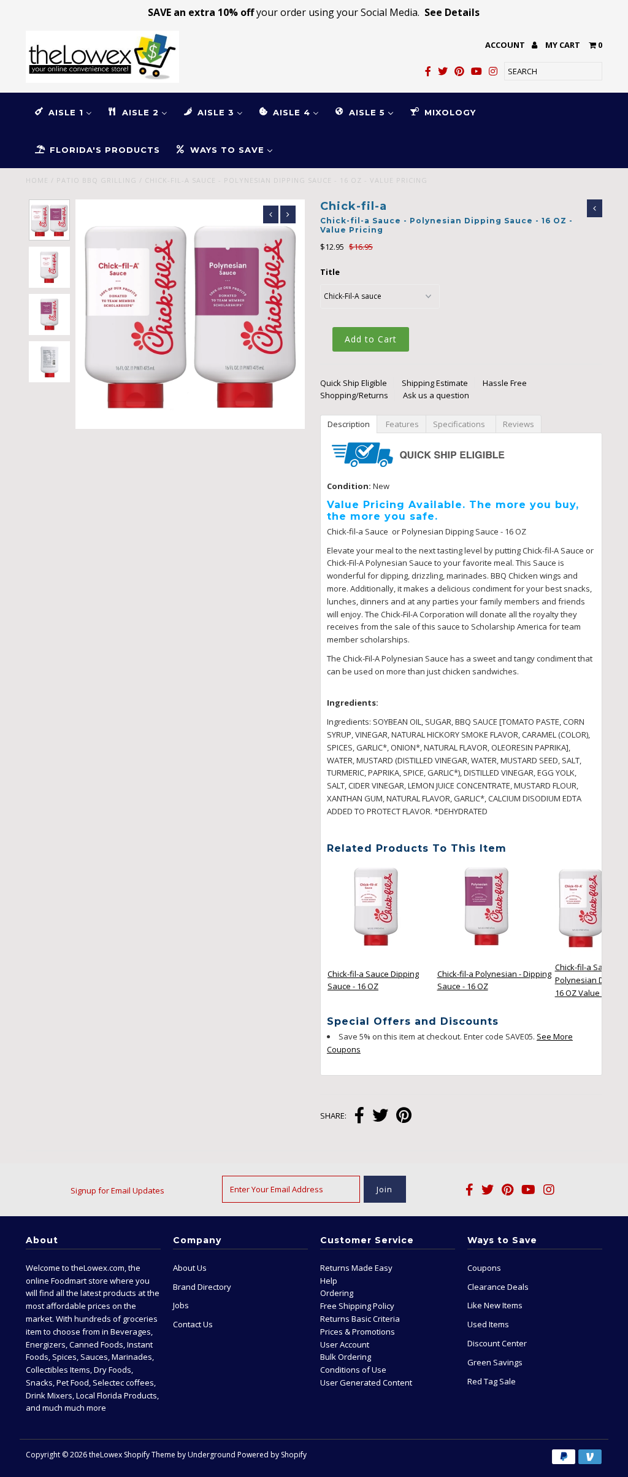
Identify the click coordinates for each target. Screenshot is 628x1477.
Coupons (484, 1267)
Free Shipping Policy (357, 1305)
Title (330, 271)
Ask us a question (436, 395)
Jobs (181, 1305)
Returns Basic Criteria (360, 1318)
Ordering (336, 1292)
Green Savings (495, 1362)
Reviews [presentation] (518, 424)
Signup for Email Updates (117, 1190)
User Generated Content (366, 1382)
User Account (344, 1344)
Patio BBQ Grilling (96, 180)
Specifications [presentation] (461, 424)
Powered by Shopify (272, 1454)
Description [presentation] (348, 424)
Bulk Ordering (345, 1356)
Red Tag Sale (491, 1381)
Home (37, 180)
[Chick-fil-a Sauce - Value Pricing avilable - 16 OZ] (376, 952)
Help (328, 1280)
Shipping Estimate (435, 382)
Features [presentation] (401, 424)
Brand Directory (202, 1286)
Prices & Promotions (357, 1331)
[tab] (348, 423)
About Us (190, 1267)
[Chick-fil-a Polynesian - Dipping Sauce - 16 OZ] (486, 952)
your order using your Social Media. (314, 12)
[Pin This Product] (404, 1116)
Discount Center (497, 1343)
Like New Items (495, 1305)
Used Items (488, 1324)
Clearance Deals (498, 1286)
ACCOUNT (506, 44)
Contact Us (193, 1324)
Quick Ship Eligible (353, 382)
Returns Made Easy (356, 1267)
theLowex (105, 1454)
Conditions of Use (353, 1369)
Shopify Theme (149, 1454)
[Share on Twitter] (380, 1116)
